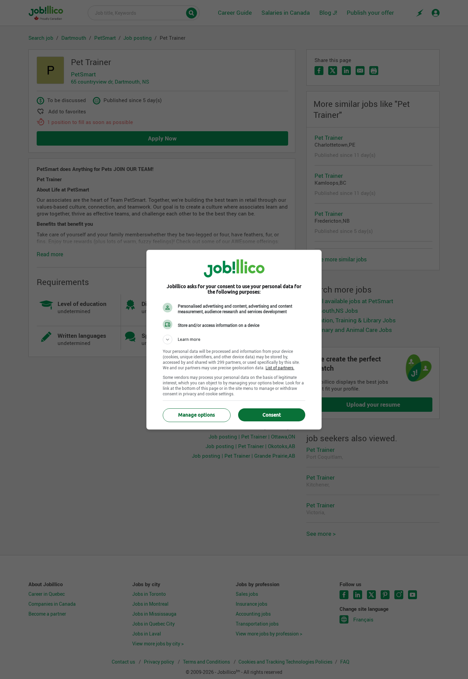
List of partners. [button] (280, 367)
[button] (234, 339)
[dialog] (234, 340)
